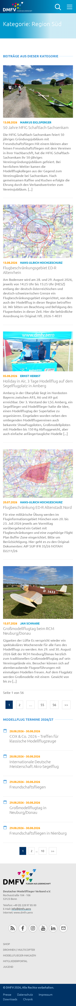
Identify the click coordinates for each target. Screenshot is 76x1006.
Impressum (45, 994)
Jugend (8, 966)
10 (42, 851)
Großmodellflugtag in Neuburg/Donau (28, 810)
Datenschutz (25, 994)
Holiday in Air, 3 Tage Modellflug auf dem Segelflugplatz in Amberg (38, 383)
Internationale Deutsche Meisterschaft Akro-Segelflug (34, 764)
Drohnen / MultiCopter (19, 949)
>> (66, 705)
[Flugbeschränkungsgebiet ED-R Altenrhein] (38, 231)
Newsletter (63, 928)
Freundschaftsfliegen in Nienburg (38, 833)
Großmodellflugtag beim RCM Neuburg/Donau (28, 630)
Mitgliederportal (15, 961)
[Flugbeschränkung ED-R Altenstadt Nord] (38, 473)
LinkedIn (53, 928)
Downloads (10, 999)
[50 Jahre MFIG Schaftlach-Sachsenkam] (38, 91)
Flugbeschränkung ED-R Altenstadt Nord (37, 507)
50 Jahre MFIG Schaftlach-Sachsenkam (36, 127)
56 (54, 705)
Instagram (33, 928)
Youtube (43, 928)
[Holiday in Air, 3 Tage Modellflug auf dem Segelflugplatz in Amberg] (38, 351)
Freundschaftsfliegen (28, 787)
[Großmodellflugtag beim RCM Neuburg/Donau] (38, 592)
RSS (13, 928)
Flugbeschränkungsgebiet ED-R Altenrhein (29, 270)
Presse (7, 994)
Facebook (23, 928)
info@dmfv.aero (21, 908)
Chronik (28, 999)
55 (42, 705)
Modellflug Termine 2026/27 (28, 719)
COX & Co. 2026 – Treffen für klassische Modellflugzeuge (34, 738)
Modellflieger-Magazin (19, 955)
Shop (6, 944)
